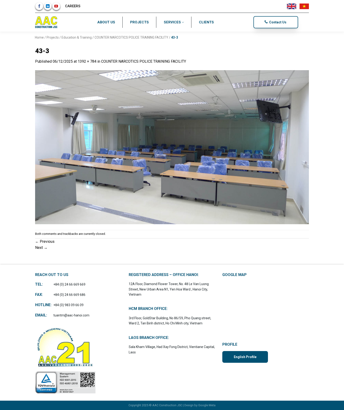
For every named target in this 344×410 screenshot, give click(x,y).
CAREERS (72, 6)
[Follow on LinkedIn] (48, 6)
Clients (206, 22)
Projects (139, 22)
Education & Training (77, 37)
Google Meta (207, 405)
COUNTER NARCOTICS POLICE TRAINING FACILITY (131, 37)
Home (39, 37)
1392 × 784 (87, 61)
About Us (106, 22)
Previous (45, 241)
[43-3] (172, 147)
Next (41, 247)
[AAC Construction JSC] (47, 22)
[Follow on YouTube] (56, 6)
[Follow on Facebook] (39, 6)
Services (172, 22)
